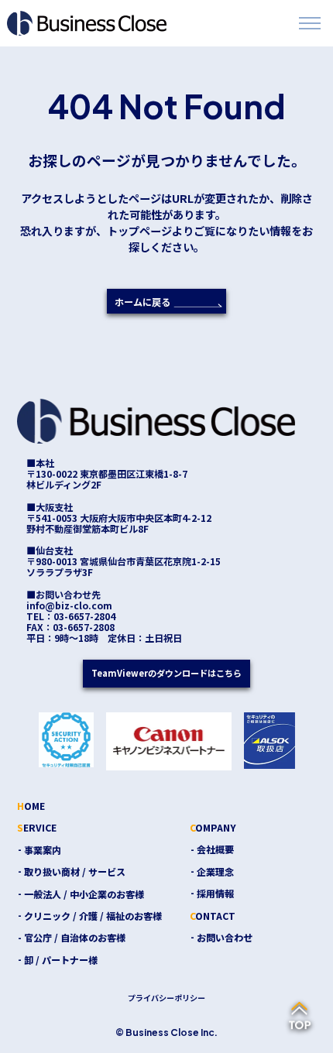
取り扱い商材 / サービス (74, 871)
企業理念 (215, 871)
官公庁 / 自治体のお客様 (74, 937)
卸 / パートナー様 (61, 959)
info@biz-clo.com (69, 605)
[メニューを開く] (310, 23)
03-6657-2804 (84, 616)
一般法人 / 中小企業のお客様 (84, 893)
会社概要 (215, 849)
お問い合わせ (224, 937)
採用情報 (215, 893)
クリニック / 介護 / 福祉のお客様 (93, 915)
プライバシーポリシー (166, 997)
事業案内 (42, 849)
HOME (31, 805)
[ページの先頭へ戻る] (300, 1017)
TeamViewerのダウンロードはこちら (166, 673)
